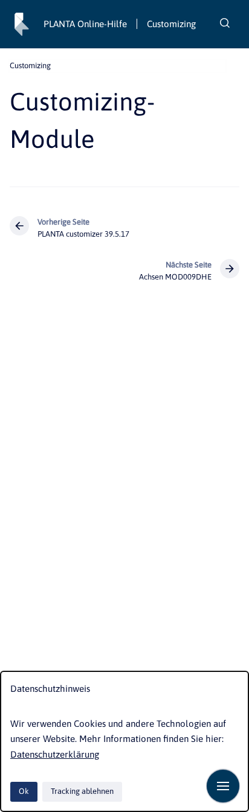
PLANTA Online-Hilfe (85, 24)
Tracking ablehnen (82, 791)
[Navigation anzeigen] (223, 786)
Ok (24, 791)
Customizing (171, 24)
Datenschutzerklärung (54, 754)
